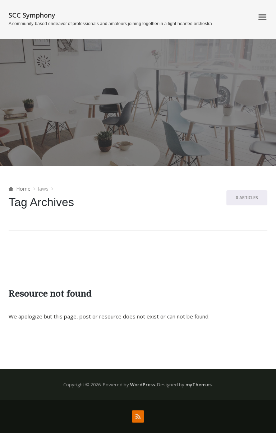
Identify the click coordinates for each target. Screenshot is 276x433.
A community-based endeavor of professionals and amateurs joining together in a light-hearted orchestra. (111, 23)
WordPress (142, 384)
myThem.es (198, 384)
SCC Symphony (32, 15)
